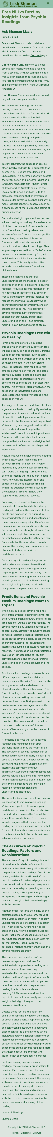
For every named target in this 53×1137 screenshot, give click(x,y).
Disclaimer (26, 1133)
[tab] (48, 4)
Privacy (15, 1133)
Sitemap (37, 1133)
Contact (35, 55)
